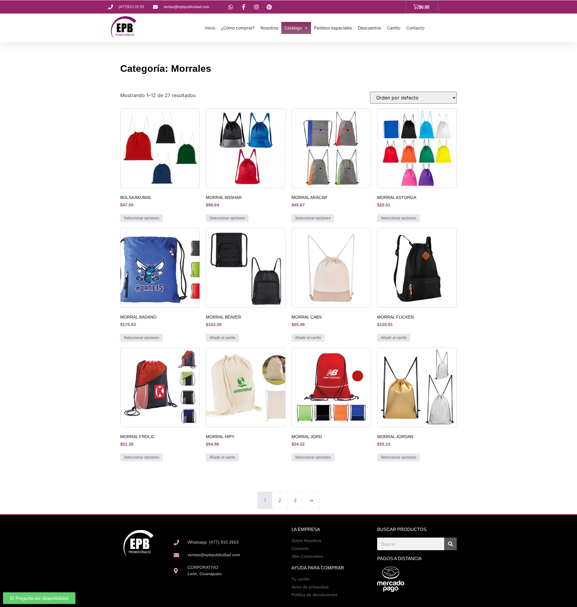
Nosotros (269, 27)
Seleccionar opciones (141, 218)
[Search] (450, 544)
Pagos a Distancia (399, 558)
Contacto (415, 27)
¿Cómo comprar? (238, 27)
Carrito (393, 27)
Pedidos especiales (333, 27)
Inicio (210, 27)
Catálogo (293, 27)
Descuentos (369, 27)
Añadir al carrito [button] (222, 338)
